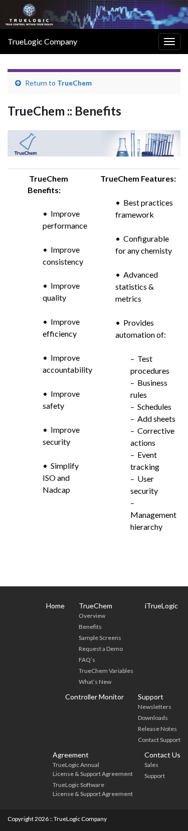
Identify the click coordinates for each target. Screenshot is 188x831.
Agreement (71, 754)
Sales (151, 764)
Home (55, 605)
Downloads (153, 717)
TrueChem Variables (106, 670)
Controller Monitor (94, 696)
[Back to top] (165, 808)
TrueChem (74, 83)
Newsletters (154, 706)
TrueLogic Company (42, 41)
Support (150, 696)
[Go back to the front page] (94, 14)
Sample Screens (100, 637)
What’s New (95, 681)
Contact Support (159, 739)
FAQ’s (87, 659)
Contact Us (162, 754)
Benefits (90, 626)
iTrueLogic (161, 605)
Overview (92, 615)
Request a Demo (101, 648)
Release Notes (157, 728)
